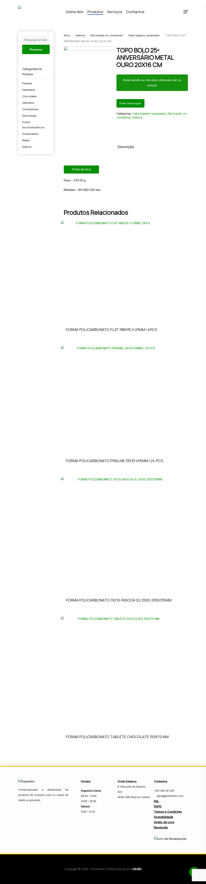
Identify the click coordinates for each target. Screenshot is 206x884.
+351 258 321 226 (164, 790)
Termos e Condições (168, 811)
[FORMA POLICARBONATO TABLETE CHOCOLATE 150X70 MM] (117, 672)
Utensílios (28, 102)
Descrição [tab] (126, 147)
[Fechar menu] (89, 72)
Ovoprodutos (30, 133)
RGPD (158, 806)
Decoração (29, 115)
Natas (26, 140)
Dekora (26, 146)
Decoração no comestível (107, 35)
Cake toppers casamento (144, 35)
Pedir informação (130, 103)
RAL (156, 801)
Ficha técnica (81, 169)
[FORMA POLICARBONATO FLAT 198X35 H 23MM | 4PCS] (111, 271)
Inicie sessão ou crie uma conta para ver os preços (152, 82)
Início (67, 35)
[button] (185, 12)
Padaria (27, 83)
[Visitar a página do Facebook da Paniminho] (120, 806)
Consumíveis (30, 109)
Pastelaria (28, 89)
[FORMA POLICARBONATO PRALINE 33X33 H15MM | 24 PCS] (114, 399)
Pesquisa (36, 49)
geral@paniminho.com (169, 795)
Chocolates (29, 96)
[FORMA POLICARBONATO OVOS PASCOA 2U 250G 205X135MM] (118, 535)
